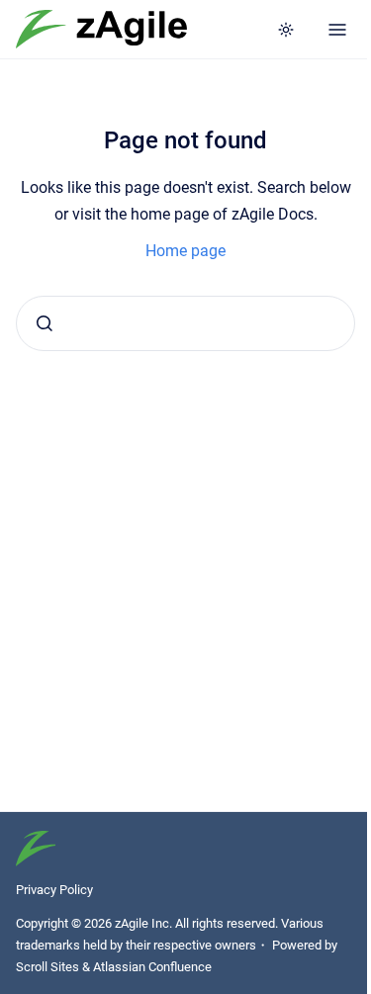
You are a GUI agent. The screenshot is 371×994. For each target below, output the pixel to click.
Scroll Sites (47, 966)
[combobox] (185, 323)
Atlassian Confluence (152, 966)
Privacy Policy (54, 889)
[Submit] (44, 323)
